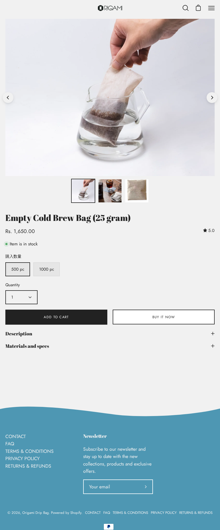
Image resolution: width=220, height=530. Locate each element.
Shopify (75, 512)
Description (18, 333)
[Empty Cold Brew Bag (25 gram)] (83, 191)
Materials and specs (27, 346)
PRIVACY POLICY (22, 458)
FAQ (9, 443)
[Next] (212, 97)
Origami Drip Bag (35, 512)
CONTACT (15, 436)
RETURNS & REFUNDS (28, 466)
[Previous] (8, 97)
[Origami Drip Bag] (110, 8)
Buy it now (163, 317)
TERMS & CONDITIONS (29, 451)
